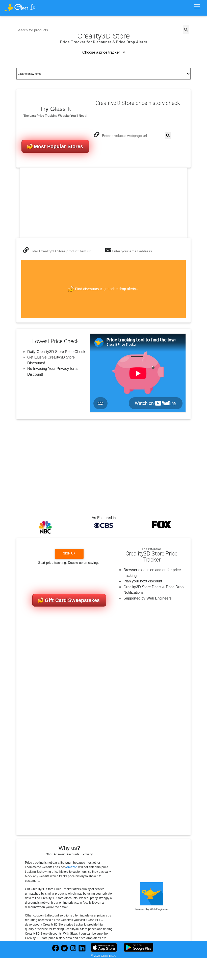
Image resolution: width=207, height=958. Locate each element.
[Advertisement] (103, 203)
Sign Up (69, 553)
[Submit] (168, 135)
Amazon (71, 867)
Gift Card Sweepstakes (72, 600)
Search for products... (33, 30)
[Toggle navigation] (196, 6)
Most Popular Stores (58, 146)
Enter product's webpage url (124, 136)
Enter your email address (132, 251)
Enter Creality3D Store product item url (60, 251)
